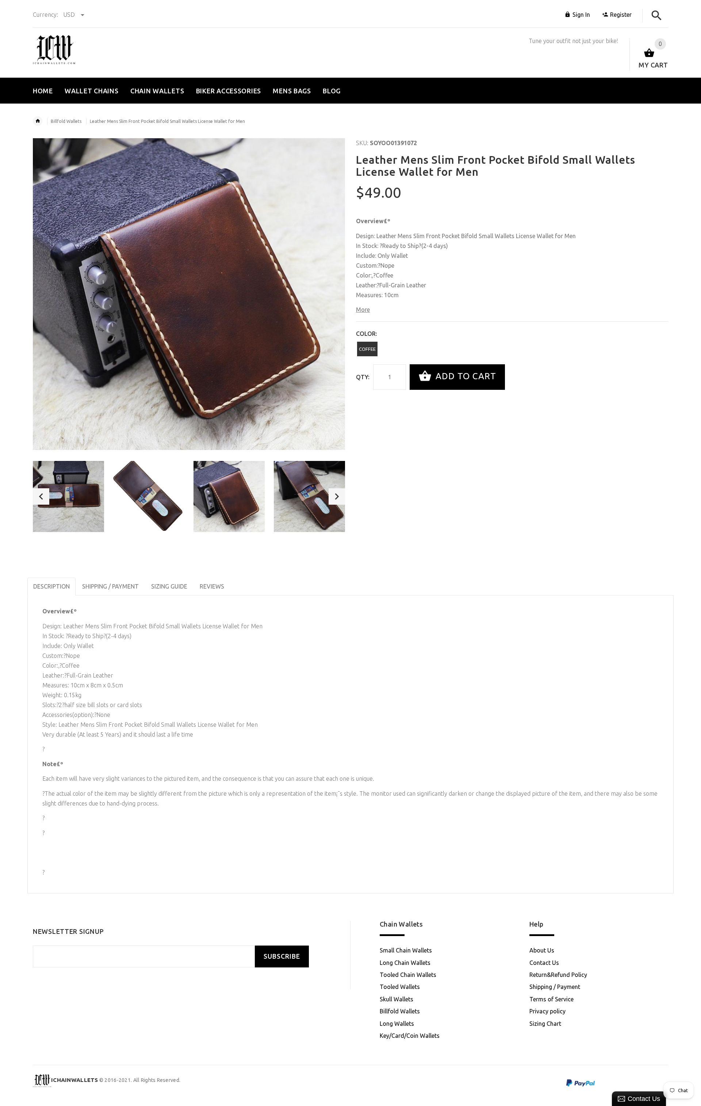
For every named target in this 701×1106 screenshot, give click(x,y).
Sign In (581, 14)
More (363, 309)
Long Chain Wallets (405, 962)
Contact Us (544, 962)
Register (621, 14)
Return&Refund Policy (558, 974)
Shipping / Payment (554, 986)
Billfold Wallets (66, 121)
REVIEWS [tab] (212, 586)
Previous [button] (41, 496)
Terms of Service (551, 999)
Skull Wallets (396, 999)
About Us (541, 950)
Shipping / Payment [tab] (110, 586)
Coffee (367, 349)
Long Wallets (397, 1023)
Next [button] (337, 496)
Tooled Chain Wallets (408, 974)
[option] (68, 496)
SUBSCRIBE (282, 956)
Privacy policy (547, 1011)
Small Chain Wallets (406, 950)
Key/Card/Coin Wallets (410, 1035)
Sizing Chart (545, 1023)
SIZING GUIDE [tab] (169, 586)
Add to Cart (464, 376)
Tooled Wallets (400, 986)
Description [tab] (51, 586)
